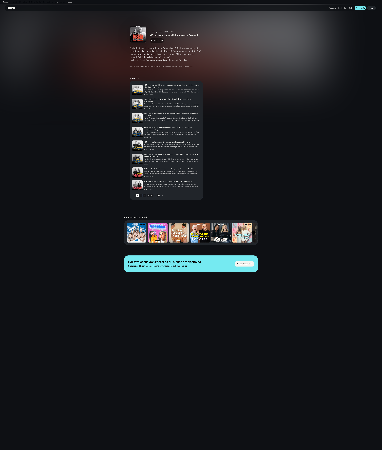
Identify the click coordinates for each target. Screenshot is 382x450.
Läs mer (70, 2)
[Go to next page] (162, 195)
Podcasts (332, 8)
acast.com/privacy (159, 60)
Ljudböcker (342, 8)
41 (159, 195)
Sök (350, 8)
